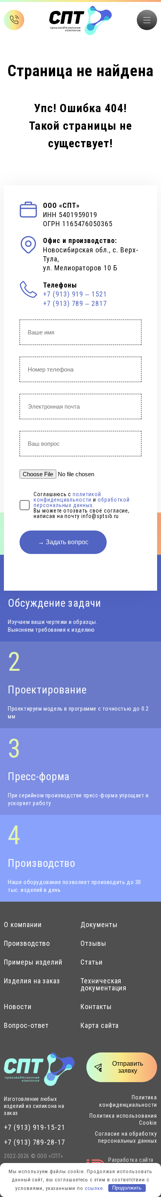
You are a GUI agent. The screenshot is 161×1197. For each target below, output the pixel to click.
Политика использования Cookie (123, 1119)
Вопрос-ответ (26, 1025)
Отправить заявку (127, 1067)
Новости (18, 1006)
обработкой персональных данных (81, 502)
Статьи (91, 962)
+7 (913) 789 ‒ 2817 (75, 303)
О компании (23, 924)
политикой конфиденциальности (67, 497)
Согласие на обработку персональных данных (126, 1137)
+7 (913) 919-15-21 (34, 1127)
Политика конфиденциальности (128, 1101)
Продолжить (126, 1188)
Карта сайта (99, 1025)
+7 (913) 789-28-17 (34, 1142)
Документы (99, 924)
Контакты (96, 1006)
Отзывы (93, 943)
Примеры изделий (33, 962)
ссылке (94, 1188)
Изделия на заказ (32, 980)
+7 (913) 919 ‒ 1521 (75, 294)
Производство (27, 943)
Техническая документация (103, 984)
